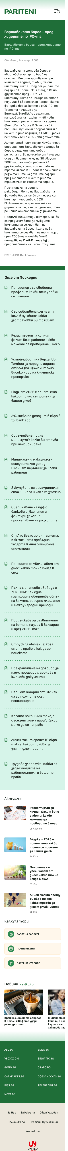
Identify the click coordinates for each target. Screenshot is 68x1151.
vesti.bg (26, 984)
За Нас (11, 1112)
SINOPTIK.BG (46, 1058)
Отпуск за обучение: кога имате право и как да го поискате (32, 648)
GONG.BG (10, 1067)
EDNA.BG (43, 1050)
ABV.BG (8, 1050)
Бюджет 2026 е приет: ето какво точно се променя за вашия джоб (34, 396)
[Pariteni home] (20, 11)
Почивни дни (26, 948)
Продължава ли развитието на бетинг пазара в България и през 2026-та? (35, 624)
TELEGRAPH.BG (47, 1085)
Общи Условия (49, 1112)
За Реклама (28, 1112)
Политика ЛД (16, 1122)
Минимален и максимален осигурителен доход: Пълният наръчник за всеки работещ (34, 466)
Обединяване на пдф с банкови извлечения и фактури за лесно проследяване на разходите (34, 513)
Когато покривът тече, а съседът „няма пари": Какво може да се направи (34, 720)
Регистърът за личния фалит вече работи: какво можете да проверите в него (35, 339)
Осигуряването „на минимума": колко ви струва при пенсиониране (34, 439)
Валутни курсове (28, 963)
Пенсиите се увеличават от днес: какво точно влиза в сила (35, 568)
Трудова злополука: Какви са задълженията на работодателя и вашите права (34, 770)
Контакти (33, 1131)
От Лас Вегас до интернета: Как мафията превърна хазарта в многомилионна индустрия (35, 542)
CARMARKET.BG (14, 1076)
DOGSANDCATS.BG (49, 1076)
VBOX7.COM (11, 1058)
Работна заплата (28, 934)
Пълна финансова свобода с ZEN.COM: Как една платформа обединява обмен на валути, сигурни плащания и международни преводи (35, 596)
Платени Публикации (44, 1122)
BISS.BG (9, 1085)
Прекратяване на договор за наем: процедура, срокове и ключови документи (35, 672)
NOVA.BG (9, 1094)
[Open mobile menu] (58, 12)
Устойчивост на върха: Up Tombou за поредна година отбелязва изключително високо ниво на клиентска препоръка (33, 368)
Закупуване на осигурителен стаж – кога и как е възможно (36, 490)
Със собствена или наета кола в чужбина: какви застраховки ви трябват (32, 315)
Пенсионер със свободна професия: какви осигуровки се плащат (34, 291)
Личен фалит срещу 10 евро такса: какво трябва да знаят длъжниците (34, 744)
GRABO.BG (44, 1067)
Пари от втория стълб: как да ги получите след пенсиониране (34, 696)
